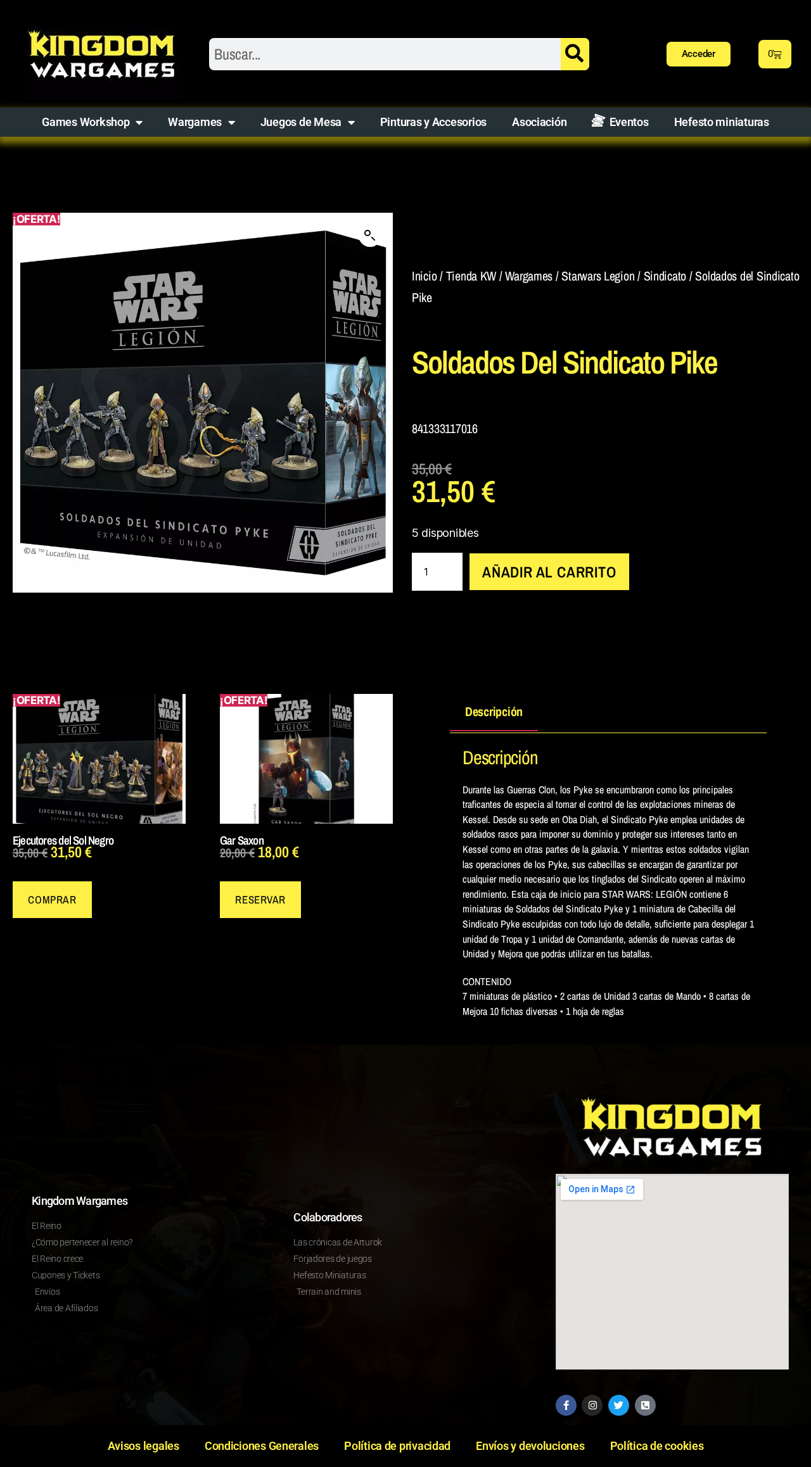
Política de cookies (657, 1445)
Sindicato (665, 275)
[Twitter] (618, 1405)
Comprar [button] (52, 899)
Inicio (424, 275)
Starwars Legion (597, 275)
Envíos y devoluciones (530, 1445)
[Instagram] (592, 1405)
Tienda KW (471, 275)
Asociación (539, 122)
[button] (370, 235)
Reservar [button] (260, 899)
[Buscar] (575, 54)
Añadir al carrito (549, 572)
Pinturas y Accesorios (433, 122)
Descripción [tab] (494, 711)
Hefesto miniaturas (721, 122)
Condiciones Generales (262, 1445)
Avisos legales (143, 1445)
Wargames (195, 122)
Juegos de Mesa (301, 122)
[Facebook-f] (566, 1405)
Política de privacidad (397, 1445)
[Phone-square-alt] (645, 1405)
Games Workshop (85, 122)
